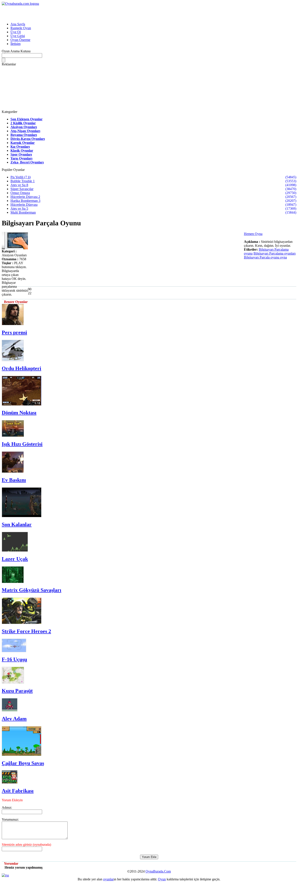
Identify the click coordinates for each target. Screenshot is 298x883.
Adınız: (7, 807)
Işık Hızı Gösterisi (22, 444)
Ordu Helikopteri (21, 368)
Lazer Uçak (15, 559)
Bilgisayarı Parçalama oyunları (274, 253)
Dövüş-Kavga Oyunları (27, 139)
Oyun (162, 879)
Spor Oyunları (21, 154)
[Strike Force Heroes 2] (21, 623)
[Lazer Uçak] (15, 550)
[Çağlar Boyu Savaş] (21, 755)
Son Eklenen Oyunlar (26, 119)
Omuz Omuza (20, 193)
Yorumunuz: (10, 819)
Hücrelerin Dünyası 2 (25, 197)
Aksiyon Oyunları (23, 127)
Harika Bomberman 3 (25, 200)
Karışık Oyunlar (22, 143)
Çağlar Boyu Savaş (23, 763)
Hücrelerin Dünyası (24, 204)
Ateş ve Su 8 (19, 185)
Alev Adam (14, 718)
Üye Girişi (17, 36)
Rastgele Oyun (20, 28)
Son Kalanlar (17, 524)
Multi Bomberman (23, 212)
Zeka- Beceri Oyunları (27, 162)
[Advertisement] (53, 12)
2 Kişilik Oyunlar (23, 123)
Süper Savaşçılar (21, 189)
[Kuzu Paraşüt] (13, 682)
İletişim (15, 44)
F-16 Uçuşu (14, 659)
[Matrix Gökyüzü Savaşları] (13, 582)
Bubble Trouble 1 (22, 181)
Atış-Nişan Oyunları (25, 131)
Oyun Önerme (20, 40)
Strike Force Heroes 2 (26, 631)
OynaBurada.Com (158, 871)
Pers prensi (14, 332)
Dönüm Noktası (19, 412)
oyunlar (108, 879)
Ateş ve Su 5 (19, 208)
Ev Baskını (14, 480)
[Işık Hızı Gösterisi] (13, 435)
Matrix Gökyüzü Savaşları (31, 590)
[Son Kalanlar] (21, 516)
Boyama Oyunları (23, 135)
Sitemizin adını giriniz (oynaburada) (26, 844)
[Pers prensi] (13, 324)
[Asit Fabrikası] (9, 782)
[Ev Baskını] (13, 471)
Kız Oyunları (20, 146)
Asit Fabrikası (18, 791)
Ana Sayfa (17, 24)
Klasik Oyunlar (21, 150)
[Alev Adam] (9, 710)
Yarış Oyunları (21, 158)
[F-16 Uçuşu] (14, 651)
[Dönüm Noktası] (21, 404)
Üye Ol (15, 32)
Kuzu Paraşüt (17, 691)
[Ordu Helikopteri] (13, 360)
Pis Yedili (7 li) (20, 177)
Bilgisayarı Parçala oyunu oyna (265, 257)
